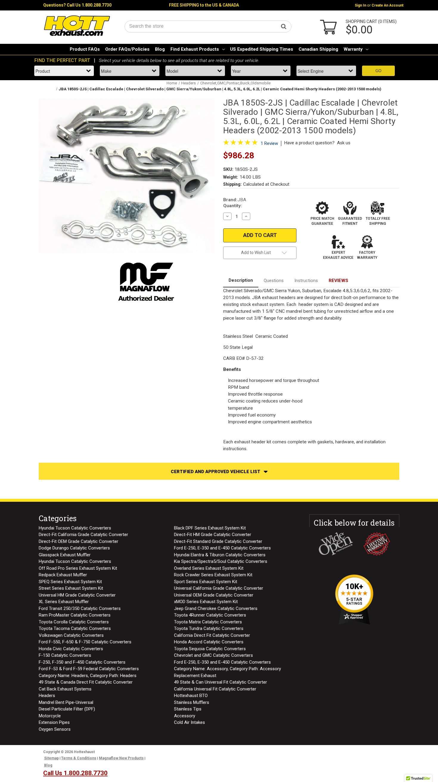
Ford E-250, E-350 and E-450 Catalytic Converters (222, 548)
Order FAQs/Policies (127, 49)
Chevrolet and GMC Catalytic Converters (213, 655)
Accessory (184, 715)
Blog (160, 49)
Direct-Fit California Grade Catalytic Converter (83, 534)
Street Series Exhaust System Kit (71, 588)
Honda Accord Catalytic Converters (208, 642)
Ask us (343, 142)
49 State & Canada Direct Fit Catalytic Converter (86, 682)
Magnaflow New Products (121, 758)
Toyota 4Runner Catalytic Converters (210, 615)
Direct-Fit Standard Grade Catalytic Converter (218, 541)
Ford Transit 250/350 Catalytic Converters (80, 608)
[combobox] (208, 26)
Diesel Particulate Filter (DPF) (67, 709)
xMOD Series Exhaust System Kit (206, 601)
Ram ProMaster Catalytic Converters (75, 615)
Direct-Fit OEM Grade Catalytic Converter (78, 541)
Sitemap (51, 758)
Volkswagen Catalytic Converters (71, 635)
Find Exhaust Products (194, 49)
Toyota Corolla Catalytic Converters (74, 622)
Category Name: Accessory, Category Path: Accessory (227, 668)
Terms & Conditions (78, 758)
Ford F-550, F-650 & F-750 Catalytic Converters (85, 642)
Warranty (353, 49)
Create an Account (387, 5)
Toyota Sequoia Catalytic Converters (210, 648)
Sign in (360, 5)
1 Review (269, 143)
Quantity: (232, 205)
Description (241, 280)
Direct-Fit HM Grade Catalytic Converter (212, 534)
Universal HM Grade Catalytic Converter (77, 595)
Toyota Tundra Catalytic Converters (208, 628)
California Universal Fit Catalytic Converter (215, 689)
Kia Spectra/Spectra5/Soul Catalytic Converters (220, 561)
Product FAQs (85, 49)
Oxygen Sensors (55, 729)
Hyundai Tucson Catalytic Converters (75, 528)
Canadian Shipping (318, 49)
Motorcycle (50, 715)
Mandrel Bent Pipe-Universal (66, 702)
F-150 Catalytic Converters (65, 655)
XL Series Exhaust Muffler (64, 601)
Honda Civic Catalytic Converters (71, 648)
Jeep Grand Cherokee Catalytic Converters (215, 608)
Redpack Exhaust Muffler (63, 574)
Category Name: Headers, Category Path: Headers (87, 675)
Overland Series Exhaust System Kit (208, 568)
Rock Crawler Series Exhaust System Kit (213, 574)
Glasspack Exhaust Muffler (65, 555)
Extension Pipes (54, 722)
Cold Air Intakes (189, 722)
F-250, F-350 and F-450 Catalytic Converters (82, 662)
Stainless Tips (187, 709)
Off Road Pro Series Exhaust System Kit (78, 568)
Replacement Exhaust (195, 675)
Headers (47, 695)
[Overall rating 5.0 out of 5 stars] (240, 143)
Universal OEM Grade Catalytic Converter (213, 595)
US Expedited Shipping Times (261, 49)
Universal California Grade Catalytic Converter (218, 588)
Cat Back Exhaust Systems (65, 689)
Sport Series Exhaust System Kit (205, 581)
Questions (274, 280)
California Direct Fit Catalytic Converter (212, 635)
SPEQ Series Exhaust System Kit (70, 581)
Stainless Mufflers (191, 702)
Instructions (306, 280)
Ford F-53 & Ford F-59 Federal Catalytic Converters (89, 668)
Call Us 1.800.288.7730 (89, 5)
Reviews (338, 280)
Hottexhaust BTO (191, 695)
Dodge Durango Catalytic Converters (74, 548)
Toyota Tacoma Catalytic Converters (75, 628)
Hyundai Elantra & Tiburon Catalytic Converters (219, 555)
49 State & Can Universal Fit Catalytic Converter (220, 682)
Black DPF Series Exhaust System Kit (210, 528)
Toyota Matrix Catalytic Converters (208, 622)
